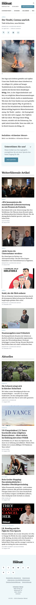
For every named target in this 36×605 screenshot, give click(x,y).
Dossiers (17, 10)
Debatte (4, 383)
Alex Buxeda (6, 220)
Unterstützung (26, 582)
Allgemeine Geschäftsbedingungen (18, 580)
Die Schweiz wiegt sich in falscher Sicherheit (12, 387)
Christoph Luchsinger (9, 400)
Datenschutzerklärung (13, 582)
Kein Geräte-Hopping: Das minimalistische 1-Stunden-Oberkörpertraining (15, 482)
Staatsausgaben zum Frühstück (16, 333)
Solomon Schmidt (7, 546)
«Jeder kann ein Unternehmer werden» (12, 252)
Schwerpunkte (6, 10)
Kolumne (4, 477)
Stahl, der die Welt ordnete (14, 293)
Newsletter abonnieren (13, 578)
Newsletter (6, 6)
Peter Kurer (5, 449)
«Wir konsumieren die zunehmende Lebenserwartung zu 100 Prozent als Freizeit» (16, 204)
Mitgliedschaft (28, 6)
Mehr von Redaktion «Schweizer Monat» (15, 138)
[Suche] (33, 3)
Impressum (26, 578)
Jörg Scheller (6, 498)
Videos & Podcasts (8, 525)
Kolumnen (25, 10)
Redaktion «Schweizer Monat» (11, 26)
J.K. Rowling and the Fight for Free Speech (11, 529)
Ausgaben (15, 6)
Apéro (4, 17)
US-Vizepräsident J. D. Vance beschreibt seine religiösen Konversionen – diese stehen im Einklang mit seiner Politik (15, 434)
